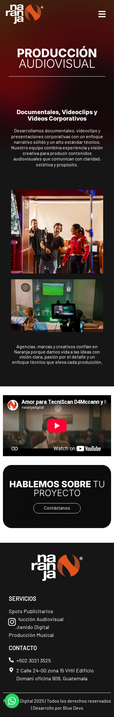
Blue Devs (73, 708)
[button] (102, 14)
